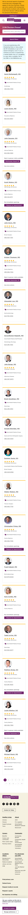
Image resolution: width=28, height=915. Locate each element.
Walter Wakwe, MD (11, 492)
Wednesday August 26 (12, 161)
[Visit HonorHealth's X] (11, 804)
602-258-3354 (8, 409)
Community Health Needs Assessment (20, 841)
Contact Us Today (9, 810)
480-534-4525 (8, 769)
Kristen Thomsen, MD (12, 257)
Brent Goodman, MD (11, 399)
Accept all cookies (9, 908)
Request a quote (7, 891)
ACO (16, 820)
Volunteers (18, 848)
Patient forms (6, 883)
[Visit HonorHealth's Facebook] (3, 804)
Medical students (7, 862)
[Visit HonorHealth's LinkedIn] (18, 804)
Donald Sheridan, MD (12, 428)
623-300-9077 (8, 650)
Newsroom (18, 827)
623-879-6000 (9, 577)
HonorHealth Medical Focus (19, 859)
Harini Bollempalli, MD (12, 74)
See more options (9, 166)
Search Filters (14, 39)
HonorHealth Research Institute (20, 824)
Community (18, 833)
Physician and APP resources (20, 871)
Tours (3, 826)
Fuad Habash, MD (10, 567)
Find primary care (8, 879)
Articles (4, 820)
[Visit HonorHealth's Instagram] (7, 804)
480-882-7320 (8, 272)
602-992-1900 (8, 153)
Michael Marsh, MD (11, 754)
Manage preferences (9, 912)
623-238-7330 (8, 344)
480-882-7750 (8, 506)
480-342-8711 (8, 197)
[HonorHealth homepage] (14, 20)
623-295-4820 (8, 684)
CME (3, 866)
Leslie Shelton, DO (11, 710)
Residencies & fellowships (6, 859)
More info (5, 903)
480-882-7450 (8, 89)
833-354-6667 (8, 118)
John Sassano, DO (10, 138)
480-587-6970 (8, 379)
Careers (4, 833)
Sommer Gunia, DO (11, 458)
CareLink (17, 874)
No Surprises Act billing (9, 894)
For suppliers (18, 822)
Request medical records (10, 887)
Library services (6, 864)
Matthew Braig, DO (11, 670)
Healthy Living (6, 817)
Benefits (4, 836)
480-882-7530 (8, 541)
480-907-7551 (8, 237)
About (17, 817)
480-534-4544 (8, 438)
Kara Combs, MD (10, 596)
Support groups (6, 824)
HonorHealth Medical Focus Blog (19, 863)
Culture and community (5, 838)
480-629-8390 (9, 472)
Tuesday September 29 (12, 280)
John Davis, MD (10, 223)
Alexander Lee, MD (11, 301)
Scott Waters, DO (10, 182)
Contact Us (13, 15)
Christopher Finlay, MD (12, 526)
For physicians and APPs (19, 854)
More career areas (7, 841)
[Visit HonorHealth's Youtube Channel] (14, 804)
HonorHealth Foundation (18, 845)
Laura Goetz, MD (10, 108)
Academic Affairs (5, 854)
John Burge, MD (10, 364)
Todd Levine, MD (10, 635)
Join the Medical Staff (19, 867)
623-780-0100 (8, 316)
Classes (4, 822)
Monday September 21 (12, 733)
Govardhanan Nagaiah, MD (14, 335)
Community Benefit (18, 836)
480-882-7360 (8, 725)
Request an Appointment (14, 205)
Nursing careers (6, 843)
